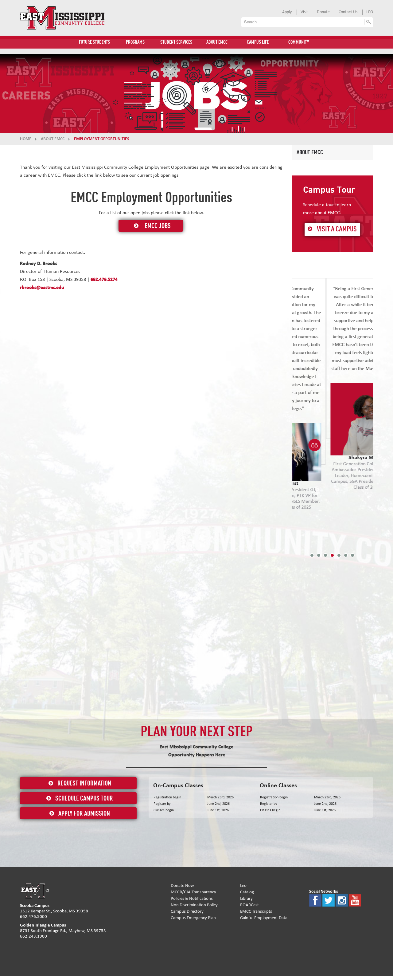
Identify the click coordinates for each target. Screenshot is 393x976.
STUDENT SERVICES (176, 42)
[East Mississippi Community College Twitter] (328, 900)
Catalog (247, 892)
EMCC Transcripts (256, 911)
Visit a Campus (337, 229)
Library (246, 898)
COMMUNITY (298, 42)
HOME (25, 139)
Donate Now (182, 885)
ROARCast (249, 905)
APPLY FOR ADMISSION (84, 813)
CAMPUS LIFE (258, 42)
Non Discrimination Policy (194, 905)
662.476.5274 (104, 279)
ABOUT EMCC (217, 42)
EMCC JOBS (158, 226)
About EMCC (310, 153)
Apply (287, 12)
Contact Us (348, 12)
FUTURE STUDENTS (94, 42)
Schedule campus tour (84, 798)
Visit (304, 12)
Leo (243, 885)
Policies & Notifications (192, 898)
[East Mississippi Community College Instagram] (342, 900)
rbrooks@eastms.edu (42, 287)
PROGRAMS (135, 42)
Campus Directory (187, 911)
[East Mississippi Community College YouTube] (355, 900)
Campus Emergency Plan (193, 917)
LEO (369, 12)
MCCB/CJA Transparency (193, 892)
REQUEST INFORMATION (84, 783)
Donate (323, 12)
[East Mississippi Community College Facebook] (315, 900)
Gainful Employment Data (263, 917)
